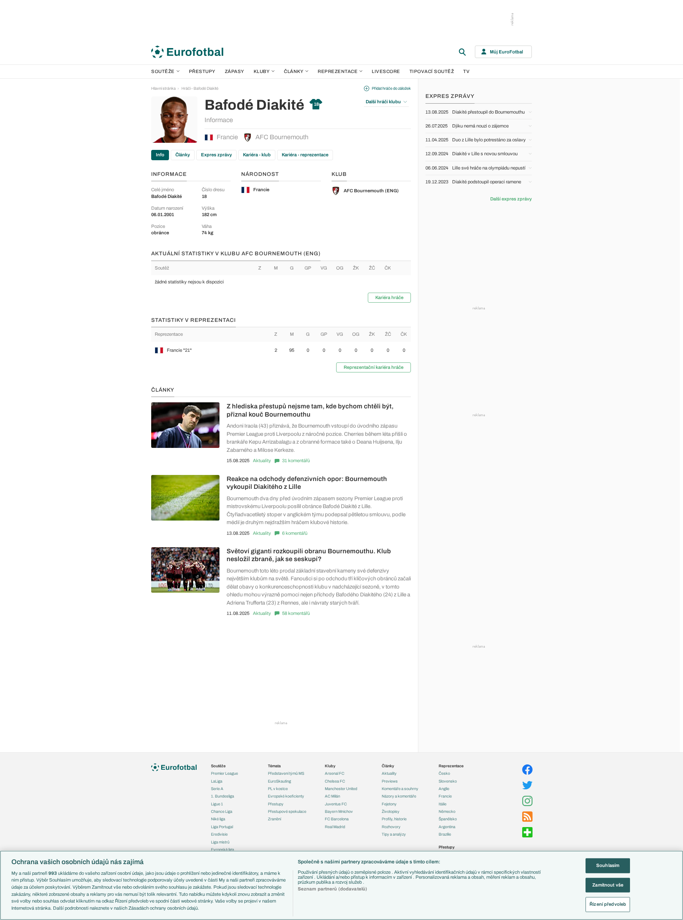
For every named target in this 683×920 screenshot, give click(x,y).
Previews (390, 781)
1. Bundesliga (222, 796)
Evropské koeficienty (286, 796)
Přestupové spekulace (287, 811)
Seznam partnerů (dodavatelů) (332, 889)
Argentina (447, 827)
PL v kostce (278, 788)
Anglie (444, 788)
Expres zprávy (216, 154)
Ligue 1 (217, 804)
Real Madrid (335, 827)
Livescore (386, 71)
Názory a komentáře (399, 796)
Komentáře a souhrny (400, 788)
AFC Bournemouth (281, 137)
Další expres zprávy (511, 199)
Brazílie (445, 834)
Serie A (217, 788)
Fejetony (389, 804)
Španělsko (448, 819)
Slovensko (448, 781)
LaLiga (216, 781)
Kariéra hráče (389, 297)
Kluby (262, 71)
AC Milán (332, 796)
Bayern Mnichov (339, 811)
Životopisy (390, 811)
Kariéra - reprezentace (305, 154)
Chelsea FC (335, 781)
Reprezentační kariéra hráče (373, 367)
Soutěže (163, 71)
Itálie (442, 804)
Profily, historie (394, 819)
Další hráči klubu (383, 101)
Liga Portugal (222, 827)
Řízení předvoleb (607, 904)
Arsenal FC (334, 773)
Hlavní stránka (163, 88)
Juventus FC (336, 804)
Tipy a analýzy (394, 834)
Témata (274, 766)
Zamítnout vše (607, 885)
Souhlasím (607, 865)
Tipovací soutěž (431, 71)
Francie (227, 137)
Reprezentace (338, 71)
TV (466, 71)
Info (160, 154)
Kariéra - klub (257, 154)
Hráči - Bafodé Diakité (199, 88)
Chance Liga (221, 811)
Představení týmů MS (286, 773)
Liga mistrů (220, 842)
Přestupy (202, 71)
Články (182, 154)
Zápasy (234, 71)
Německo (447, 811)
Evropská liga (222, 849)
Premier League (224, 773)
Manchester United (341, 788)
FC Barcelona (337, 819)
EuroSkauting (279, 781)
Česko (444, 773)
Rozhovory (391, 827)
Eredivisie (219, 834)
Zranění (274, 819)
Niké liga (218, 819)
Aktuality (262, 460)
